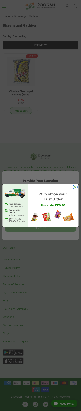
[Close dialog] (75, 187)
